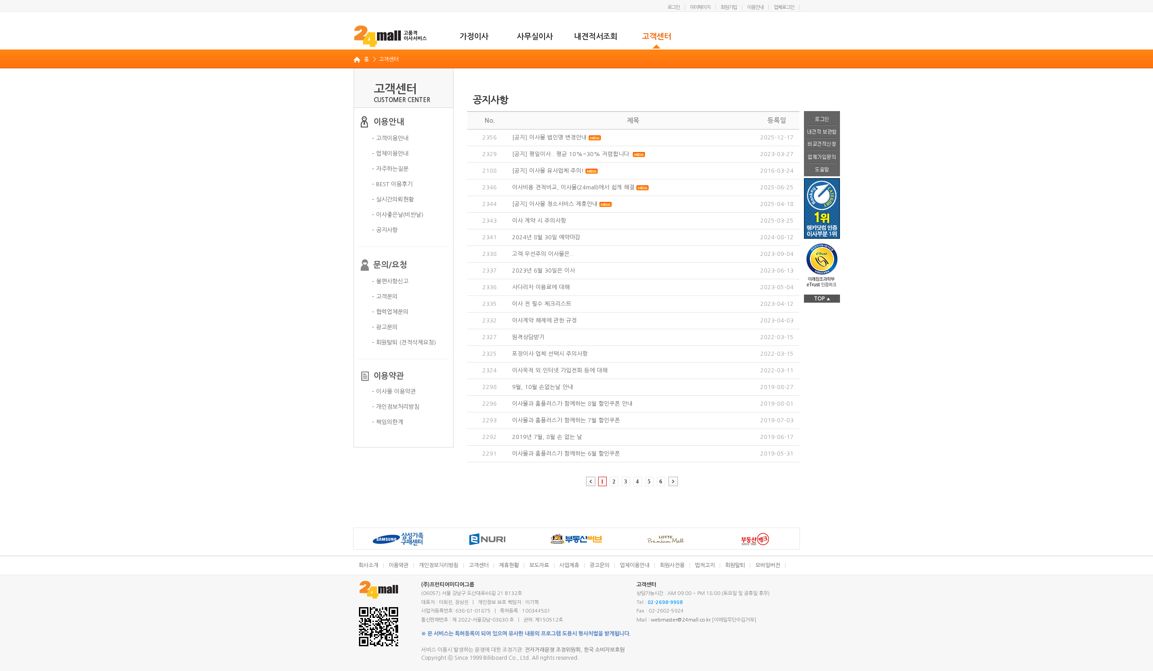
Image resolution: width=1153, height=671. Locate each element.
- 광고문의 (385, 327)
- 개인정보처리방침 (395, 407)
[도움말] (822, 170)
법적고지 (705, 565)
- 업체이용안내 (390, 154)
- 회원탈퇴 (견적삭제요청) (404, 342)
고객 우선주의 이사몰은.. (542, 254)
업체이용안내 (634, 565)
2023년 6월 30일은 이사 (543, 270)
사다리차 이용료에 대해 (541, 287)
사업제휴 (569, 565)
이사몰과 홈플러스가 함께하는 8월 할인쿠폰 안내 (572, 404)
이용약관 (399, 565)
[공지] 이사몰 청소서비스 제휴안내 (555, 204)
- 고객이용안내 (390, 138)
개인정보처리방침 (438, 565)
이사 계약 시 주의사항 (539, 221)
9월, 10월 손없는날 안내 (542, 387)
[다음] (673, 481)
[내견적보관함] (822, 132)
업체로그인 (784, 7)
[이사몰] (391, 36)
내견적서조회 (595, 36)
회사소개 (368, 565)
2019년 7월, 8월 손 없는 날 (547, 437)
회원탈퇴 (735, 565)
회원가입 (729, 7)
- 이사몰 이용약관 (394, 391)
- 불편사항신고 (390, 281)
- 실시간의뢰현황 (393, 199)
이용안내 (755, 7)
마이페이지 (700, 7)
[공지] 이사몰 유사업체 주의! (548, 171)
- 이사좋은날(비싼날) (397, 215)
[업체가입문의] (822, 157)
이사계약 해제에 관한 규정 (544, 320)
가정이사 (474, 36)
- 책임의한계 (387, 422)
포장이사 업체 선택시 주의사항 (550, 354)
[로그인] (822, 118)
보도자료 (539, 565)
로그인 (673, 7)
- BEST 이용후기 (392, 184)
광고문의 (599, 565)
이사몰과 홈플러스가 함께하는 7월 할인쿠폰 (566, 420)
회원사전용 (672, 565)
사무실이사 (535, 36)
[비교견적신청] (822, 145)
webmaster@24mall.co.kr (681, 619)
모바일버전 (767, 565)
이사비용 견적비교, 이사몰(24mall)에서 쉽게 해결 (573, 187)
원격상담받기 (528, 337)
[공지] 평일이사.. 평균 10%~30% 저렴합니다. (571, 154)
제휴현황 (509, 565)
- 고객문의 (385, 297)
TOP (822, 298)
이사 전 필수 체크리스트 (542, 304)
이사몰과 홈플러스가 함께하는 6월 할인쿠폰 (566, 453)
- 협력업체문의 (390, 312)
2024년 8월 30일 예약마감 (546, 237)
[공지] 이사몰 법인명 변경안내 (549, 137)
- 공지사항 (385, 230)
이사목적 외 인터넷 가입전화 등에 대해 (560, 370)
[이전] (590, 481)
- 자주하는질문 (390, 169)
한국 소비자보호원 (604, 650)
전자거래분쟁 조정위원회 (553, 650)
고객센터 (656, 36)
